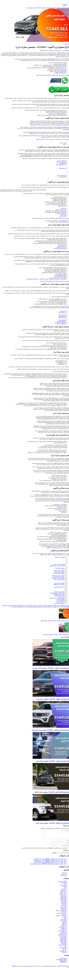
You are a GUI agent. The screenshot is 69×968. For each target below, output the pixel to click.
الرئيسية (64, 4)
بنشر (65, 887)
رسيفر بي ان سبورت (61, 913)
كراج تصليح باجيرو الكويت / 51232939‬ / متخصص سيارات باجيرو (52, 823)
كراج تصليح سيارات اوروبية (60, 322)
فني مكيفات (63, 932)
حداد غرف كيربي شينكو (61, 910)
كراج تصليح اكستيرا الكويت (60, 72)
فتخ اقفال (64, 923)
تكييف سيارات (58, 276)
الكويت (58, 966)
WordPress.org (63, 962)
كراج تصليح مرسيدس (61, 160)
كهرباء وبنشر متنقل (62, 205)
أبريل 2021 (64, 874)
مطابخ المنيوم (63, 939)
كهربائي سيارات (62, 935)
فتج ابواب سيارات (61, 599)
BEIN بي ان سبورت (61, 881)
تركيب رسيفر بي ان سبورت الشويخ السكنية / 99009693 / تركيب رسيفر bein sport (48, 863)
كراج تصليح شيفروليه (61, 321)
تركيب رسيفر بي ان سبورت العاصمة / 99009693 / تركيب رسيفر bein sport (50, 860)
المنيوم (64, 886)
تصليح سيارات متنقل (61, 212)
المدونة (64, 5)
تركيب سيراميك (62, 893)
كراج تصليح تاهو (62, 168)
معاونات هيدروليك (63, 124)
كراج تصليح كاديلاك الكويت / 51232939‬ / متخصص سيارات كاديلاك (52, 792)
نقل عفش (64, 949)
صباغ (65, 918)
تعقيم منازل (63, 900)
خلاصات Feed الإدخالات (61, 959)
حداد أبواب (64, 904)
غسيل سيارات (63, 278)
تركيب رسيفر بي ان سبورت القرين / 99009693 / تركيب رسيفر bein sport (50, 858)
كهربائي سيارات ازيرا (45, 606)
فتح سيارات (63, 512)
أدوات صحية (63, 882)
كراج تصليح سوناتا (62, 312)
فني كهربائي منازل (62, 930)
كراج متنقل (55, 98)
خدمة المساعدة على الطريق (62, 127)
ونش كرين (64, 952)
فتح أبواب (64, 921)
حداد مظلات (63, 911)
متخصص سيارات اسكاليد (59, 584)
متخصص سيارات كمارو (59, 591)
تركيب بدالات (63, 891)
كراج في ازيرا (7, 605)
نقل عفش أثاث (63, 951)
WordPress (14, 966)
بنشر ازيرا (48, 605)
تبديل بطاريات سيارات (61, 213)
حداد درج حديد (63, 906)
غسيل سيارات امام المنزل (32, 278)
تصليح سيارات (63, 70)
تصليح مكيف (60, 275)
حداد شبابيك (63, 909)
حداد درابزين (63, 905)
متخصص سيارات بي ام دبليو (60, 63)
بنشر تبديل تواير (42, 605)
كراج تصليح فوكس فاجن (61, 164)
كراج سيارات (55, 220)
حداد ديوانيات (63, 907)
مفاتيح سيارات (59, 601)
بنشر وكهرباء (63, 210)
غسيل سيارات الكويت (44, 278)
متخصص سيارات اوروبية (59, 573)
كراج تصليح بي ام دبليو (61, 162)
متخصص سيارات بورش (59, 603)
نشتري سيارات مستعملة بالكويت (57, 593)
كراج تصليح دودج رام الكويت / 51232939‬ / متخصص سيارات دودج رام (51, 668)
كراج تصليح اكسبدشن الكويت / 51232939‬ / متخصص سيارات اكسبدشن (50, 730)
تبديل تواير (64, 244)
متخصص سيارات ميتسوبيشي (58, 578)
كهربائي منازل (63, 937)
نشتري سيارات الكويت (60, 595)
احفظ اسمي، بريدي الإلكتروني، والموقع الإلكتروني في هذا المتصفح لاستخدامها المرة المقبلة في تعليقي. (44, 848)
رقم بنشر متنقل (46, 132)
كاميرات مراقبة (62, 933)
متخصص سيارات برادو (60, 579)
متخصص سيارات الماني (59, 570)
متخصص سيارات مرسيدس (59, 564)
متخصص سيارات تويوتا (60, 557)
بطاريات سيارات (62, 215)
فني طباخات (63, 928)
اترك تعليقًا (42, 50)
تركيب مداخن (63, 895)
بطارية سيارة (63, 214)
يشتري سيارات (61, 596)
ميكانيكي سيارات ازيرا (16, 606)
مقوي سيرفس (63, 941)
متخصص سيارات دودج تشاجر (58, 575)
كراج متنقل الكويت (64, 220)
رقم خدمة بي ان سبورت (60, 915)
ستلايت (64, 916)
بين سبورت (63, 888)
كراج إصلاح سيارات (14, 605)
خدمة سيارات (20, 605)
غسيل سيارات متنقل (54, 278)
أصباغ (65, 883)
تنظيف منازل (63, 901)
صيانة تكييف (63, 919)
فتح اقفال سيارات (61, 600)
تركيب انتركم (63, 890)
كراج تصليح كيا (63, 311)
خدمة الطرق (32, 133)
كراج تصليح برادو (62, 176)
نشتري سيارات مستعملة (59, 594)
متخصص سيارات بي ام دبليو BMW (57, 565)
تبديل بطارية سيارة (27, 605)
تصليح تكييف (63, 896)
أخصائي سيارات (66, 605)
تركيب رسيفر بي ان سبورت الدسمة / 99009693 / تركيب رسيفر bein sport (50, 862)
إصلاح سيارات (66, 43)
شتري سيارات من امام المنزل (53, 547)
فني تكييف (64, 924)
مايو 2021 (64, 872)
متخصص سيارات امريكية (59, 571)
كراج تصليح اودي (62, 163)
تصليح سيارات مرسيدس (58, 71)
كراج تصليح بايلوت (62, 317)
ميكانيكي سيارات (62, 277)
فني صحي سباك (62, 927)
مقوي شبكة (63, 942)
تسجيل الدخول (63, 958)
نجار (65, 946)
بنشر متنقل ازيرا (35, 605)
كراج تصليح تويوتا (62, 319)
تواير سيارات (63, 902)
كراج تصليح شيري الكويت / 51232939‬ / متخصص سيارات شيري (52, 761)
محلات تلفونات (63, 938)
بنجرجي (64, 209)
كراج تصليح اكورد (62, 314)
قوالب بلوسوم (27, 966)
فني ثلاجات (63, 925)
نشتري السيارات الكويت (59, 586)
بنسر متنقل (63, 204)
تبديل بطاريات (65, 133)
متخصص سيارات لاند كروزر (58, 576)
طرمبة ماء (56, 124)
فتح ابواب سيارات (62, 510)
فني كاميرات (63, 929)
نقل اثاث (64, 948)
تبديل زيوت (61, 110)
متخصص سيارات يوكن (60, 583)
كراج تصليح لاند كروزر (61, 175)
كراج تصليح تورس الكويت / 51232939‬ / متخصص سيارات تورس (52, 699)
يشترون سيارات (61, 598)
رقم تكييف (64, 914)
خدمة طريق (43, 136)
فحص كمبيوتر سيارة (42, 124)
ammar (67, 50)
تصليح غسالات (63, 899)
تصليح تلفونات (63, 897)
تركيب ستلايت (63, 892)
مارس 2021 (63, 875)
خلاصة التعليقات (62, 960)
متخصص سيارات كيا (60, 568)
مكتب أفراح (63, 943)
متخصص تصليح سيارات (36, 606)
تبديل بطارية (63, 347)
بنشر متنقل (63, 69)
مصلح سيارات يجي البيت (26, 606)
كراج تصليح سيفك (62, 316)
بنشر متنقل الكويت (62, 245)
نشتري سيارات (63, 947)
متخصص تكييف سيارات (61, 273)
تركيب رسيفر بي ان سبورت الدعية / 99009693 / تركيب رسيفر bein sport (50, 861)
